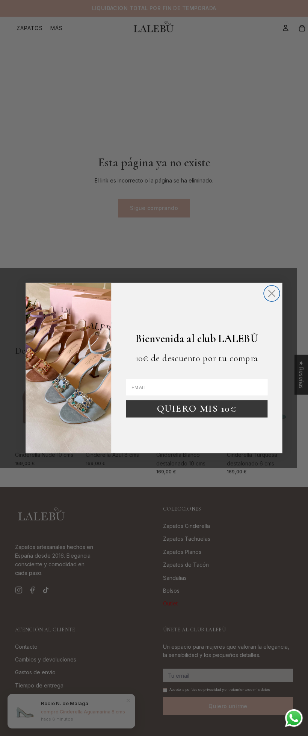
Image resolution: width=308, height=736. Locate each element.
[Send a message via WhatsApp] (294, 718)
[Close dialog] (272, 293)
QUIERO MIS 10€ (197, 409)
